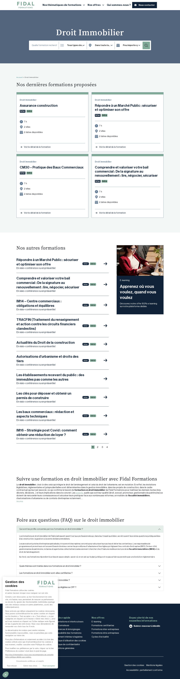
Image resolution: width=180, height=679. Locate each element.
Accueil (19, 77)
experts (79, 493)
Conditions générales (64, 648)
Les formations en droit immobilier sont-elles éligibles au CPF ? (47, 587)
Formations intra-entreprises (105, 633)
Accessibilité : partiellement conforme (144, 670)
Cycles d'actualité (100, 637)
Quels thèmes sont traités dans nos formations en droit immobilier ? (50, 566)
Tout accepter (49, 666)
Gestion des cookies (134, 665)
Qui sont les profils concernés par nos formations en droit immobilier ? (51, 529)
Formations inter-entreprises (105, 629)
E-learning (96, 621)
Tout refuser (12, 666)
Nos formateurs (61, 625)
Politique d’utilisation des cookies (70, 640)
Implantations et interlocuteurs (68, 621)
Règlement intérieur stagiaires (68, 637)
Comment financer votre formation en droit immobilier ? (44, 580)
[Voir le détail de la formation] (105, 264)
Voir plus (19, 501)
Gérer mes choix (30, 666)
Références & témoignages (67, 629)
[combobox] (104, 45)
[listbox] (76, 45)
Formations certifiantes (103, 625)
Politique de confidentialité (67, 644)
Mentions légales (154, 665)
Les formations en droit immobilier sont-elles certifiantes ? (45, 573)
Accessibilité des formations (67, 633)
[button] (5, 674)
